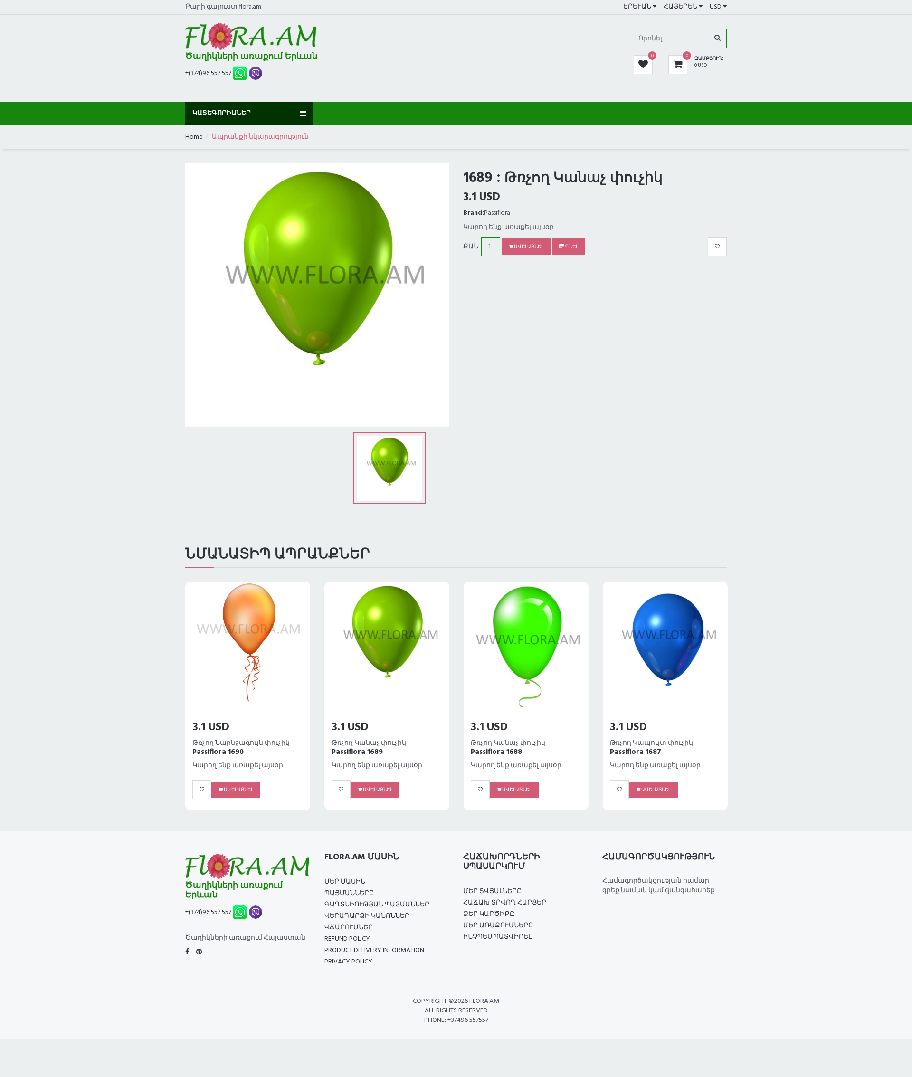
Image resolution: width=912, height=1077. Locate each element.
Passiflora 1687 (357, 752)
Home (194, 137)
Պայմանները (349, 893)
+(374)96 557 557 (208, 73)
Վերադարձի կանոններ (366, 916)
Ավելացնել (528, 246)
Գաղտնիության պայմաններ (376, 904)
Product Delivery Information (374, 950)
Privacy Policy (348, 961)
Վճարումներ (348, 927)
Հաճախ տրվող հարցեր (504, 902)
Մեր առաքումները (498, 925)
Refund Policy (347, 939)
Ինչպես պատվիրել (497, 937)
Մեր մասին (344, 882)
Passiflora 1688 (218, 752)
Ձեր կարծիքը (488, 914)
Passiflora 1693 (635, 752)
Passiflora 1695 (496, 752)
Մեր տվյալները (492, 891)
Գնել (571, 246)
